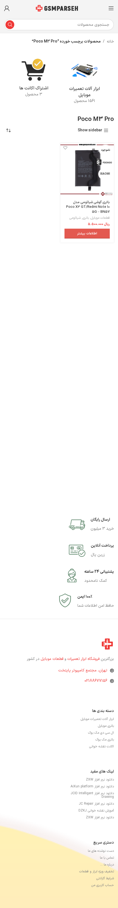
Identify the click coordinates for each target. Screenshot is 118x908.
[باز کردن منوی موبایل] (111, 8)
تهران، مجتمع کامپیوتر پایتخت (82, 670)
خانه (110, 41)
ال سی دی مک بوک (101, 732)
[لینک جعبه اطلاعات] (91, 525)
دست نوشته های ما (101, 851)
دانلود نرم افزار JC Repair (96, 803)
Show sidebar (90, 130)
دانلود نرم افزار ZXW (100, 779)
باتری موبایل (106, 725)
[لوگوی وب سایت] (59, 8)
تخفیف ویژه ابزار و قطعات (96, 871)
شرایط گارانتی (105, 878)
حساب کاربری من (102, 885)
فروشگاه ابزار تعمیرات (84, 659)
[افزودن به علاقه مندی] (65, 147)
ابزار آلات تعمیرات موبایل (97, 719)
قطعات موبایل (100, 217)
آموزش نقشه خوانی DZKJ (96, 810)
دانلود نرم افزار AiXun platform (92, 786)
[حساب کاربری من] (6, 8)
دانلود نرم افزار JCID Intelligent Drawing (92, 795)
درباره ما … (107, 864)
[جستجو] (9, 24)
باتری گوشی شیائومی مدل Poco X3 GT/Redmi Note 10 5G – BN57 (88, 207)
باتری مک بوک (104, 739)
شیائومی (75, 217)
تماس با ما (107, 857)
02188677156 (96, 681)
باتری (86, 217)
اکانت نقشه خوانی (101, 746)
